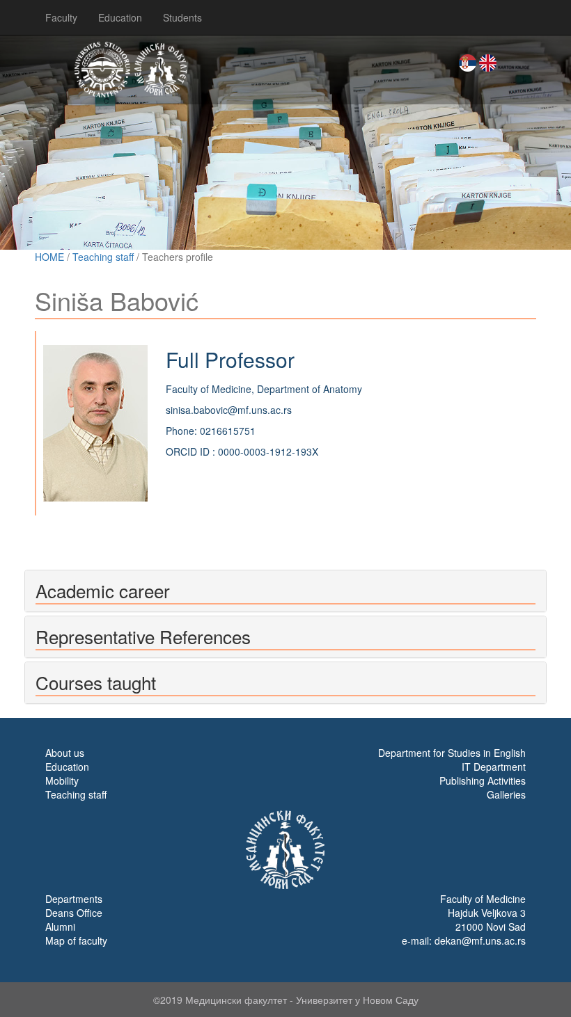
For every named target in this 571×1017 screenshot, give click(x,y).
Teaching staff (103, 257)
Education (120, 17)
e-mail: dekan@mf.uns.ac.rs (464, 940)
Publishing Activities (482, 780)
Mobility (62, 780)
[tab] (285, 590)
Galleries (506, 794)
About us (64, 753)
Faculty (61, 17)
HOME (49, 257)
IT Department (494, 767)
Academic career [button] (103, 590)
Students (182, 17)
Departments (73, 899)
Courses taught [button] (96, 682)
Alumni (60, 927)
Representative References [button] (143, 636)
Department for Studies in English (452, 753)
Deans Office (73, 913)
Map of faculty (76, 940)
